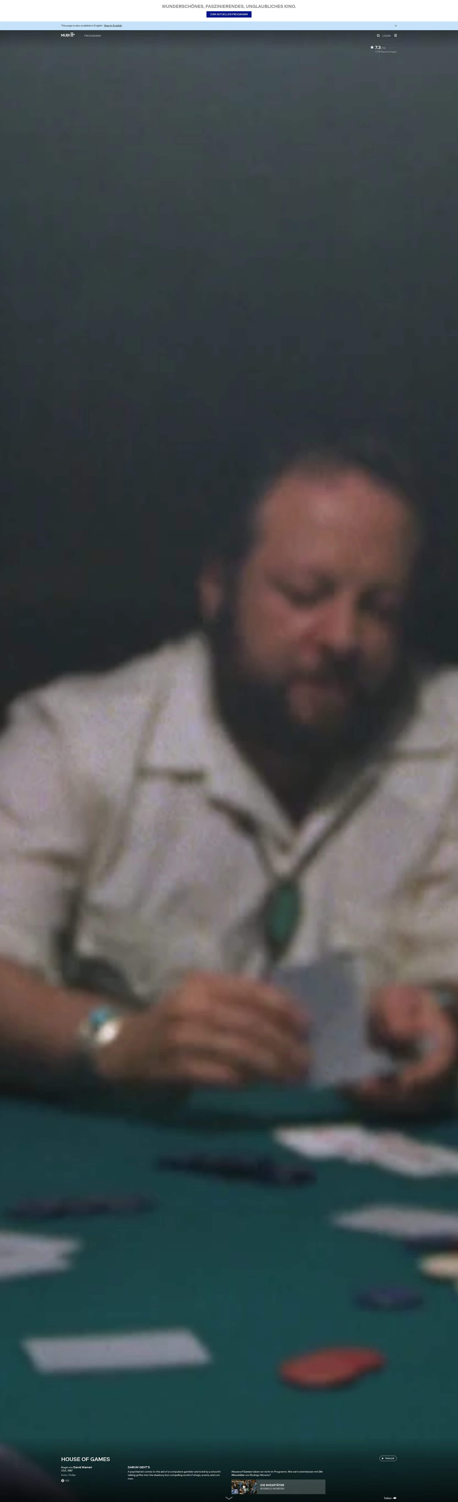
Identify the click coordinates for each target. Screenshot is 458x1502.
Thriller (72, 1475)
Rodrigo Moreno (272, 1488)
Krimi (64, 1475)
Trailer (389, 1458)
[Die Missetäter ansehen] (244, 1486)
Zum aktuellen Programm (229, 14)
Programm (92, 35)
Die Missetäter (272, 1485)
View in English (113, 25)
